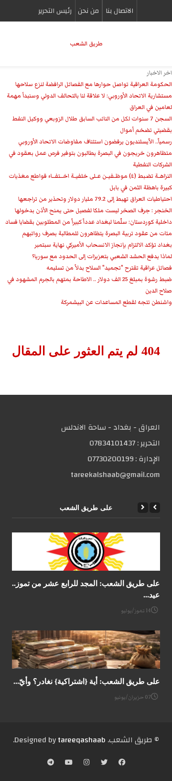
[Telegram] (51, 763)
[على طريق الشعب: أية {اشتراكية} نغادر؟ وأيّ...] (86, 649)
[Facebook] (122, 763)
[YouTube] (68, 763)
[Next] (143, 507)
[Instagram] (87, 763)
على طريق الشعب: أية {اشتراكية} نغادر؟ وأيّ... (86, 681)
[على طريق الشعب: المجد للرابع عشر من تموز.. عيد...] (86, 551)
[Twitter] (104, 763)
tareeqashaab (82, 740)
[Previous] (155, 507)
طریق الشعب (86, 43)
